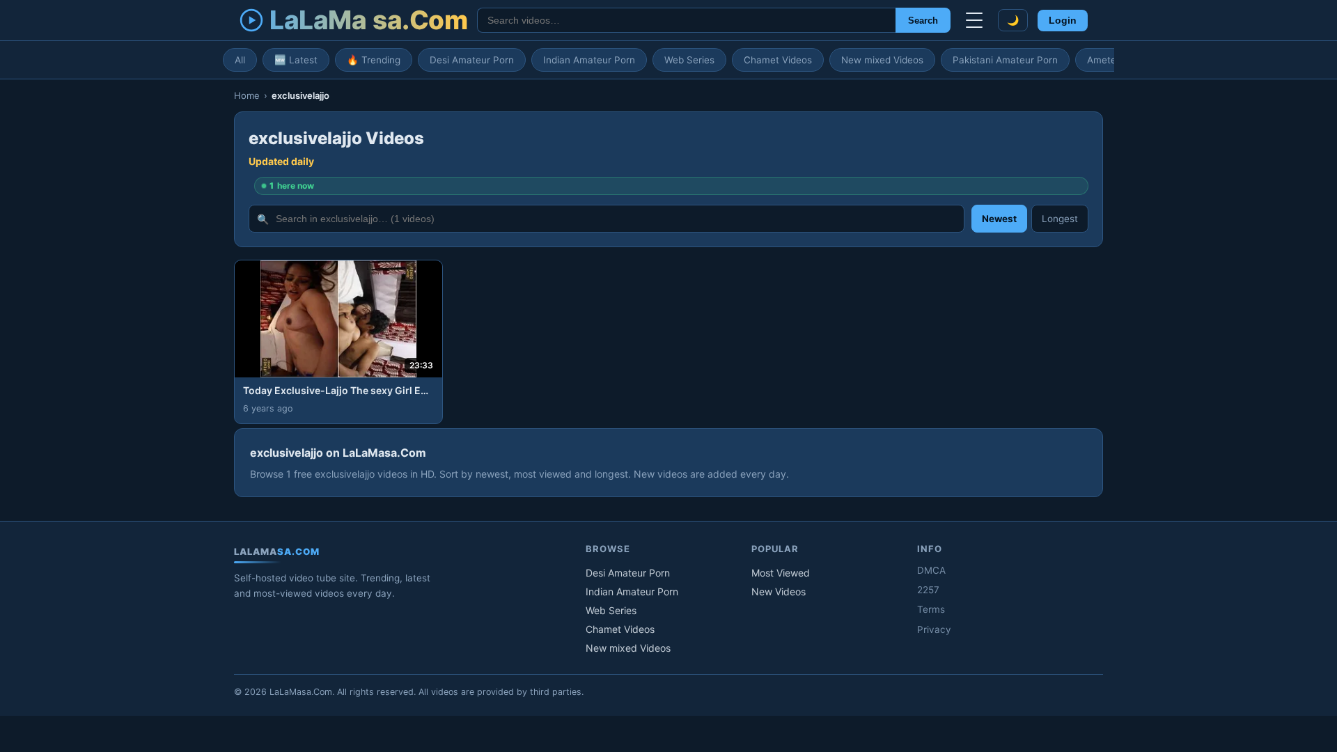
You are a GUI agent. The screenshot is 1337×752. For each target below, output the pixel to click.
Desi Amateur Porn (472, 59)
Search (923, 20)
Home (247, 95)
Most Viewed (780, 573)
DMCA (931, 570)
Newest (999, 218)
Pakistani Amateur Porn (1005, 59)
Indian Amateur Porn (589, 59)
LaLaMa (368, 20)
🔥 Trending (373, 59)
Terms (931, 609)
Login (1063, 20)
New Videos (778, 591)
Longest (1060, 218)
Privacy (934, 629)
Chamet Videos (778, 59)
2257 (928, 589)
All (240, 59)
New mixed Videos (882, 59)
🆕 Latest (296, 59)
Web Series (689, 59)
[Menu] (974, 20)
